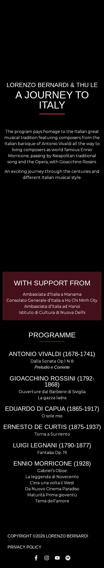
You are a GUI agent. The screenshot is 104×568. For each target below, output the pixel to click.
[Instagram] (46, 557)
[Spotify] (67, 557)
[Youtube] (57, 557)
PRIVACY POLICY (24, 547)
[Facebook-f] (36, 557)
